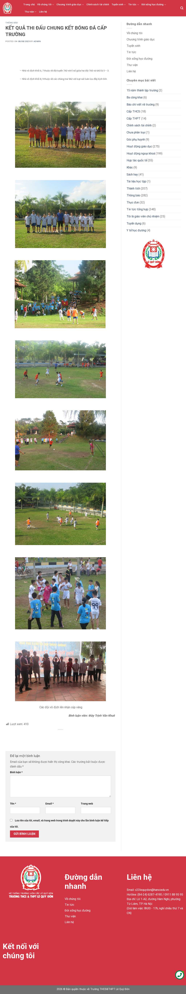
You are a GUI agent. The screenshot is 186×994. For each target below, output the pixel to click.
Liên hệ (43, 11)
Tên (13, 803)
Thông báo (11, 23)
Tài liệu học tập (136, 181)
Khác (130, 167)
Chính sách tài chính (97, 4)
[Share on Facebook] (60, 736)
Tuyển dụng (134, 223)
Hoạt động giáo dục (139, 146)
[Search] (181, 8)
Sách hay (132, 174)
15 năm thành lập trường (142, 90)
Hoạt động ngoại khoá (141, 153)
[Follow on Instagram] (13, 969)
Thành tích (133, 188)
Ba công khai (135, 97)
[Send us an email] (26, 969)
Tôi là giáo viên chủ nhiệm (143, 216)
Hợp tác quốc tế (137, 160)
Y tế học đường (136, 230)
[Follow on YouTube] (32, 969)
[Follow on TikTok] (19, 969)
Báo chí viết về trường (141, 104)
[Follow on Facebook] (6, 969)
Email (49, 803)
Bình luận (16, 772)
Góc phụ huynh (136, 139)
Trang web (87, 803)
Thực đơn (133, 202)
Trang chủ (29, 4)
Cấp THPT (133, 118)
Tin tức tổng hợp (137, 209)
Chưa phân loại (136, 132)
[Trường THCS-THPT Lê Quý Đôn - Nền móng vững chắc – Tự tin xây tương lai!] (10, 8)
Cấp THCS (133, 111)
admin (37, 41)
